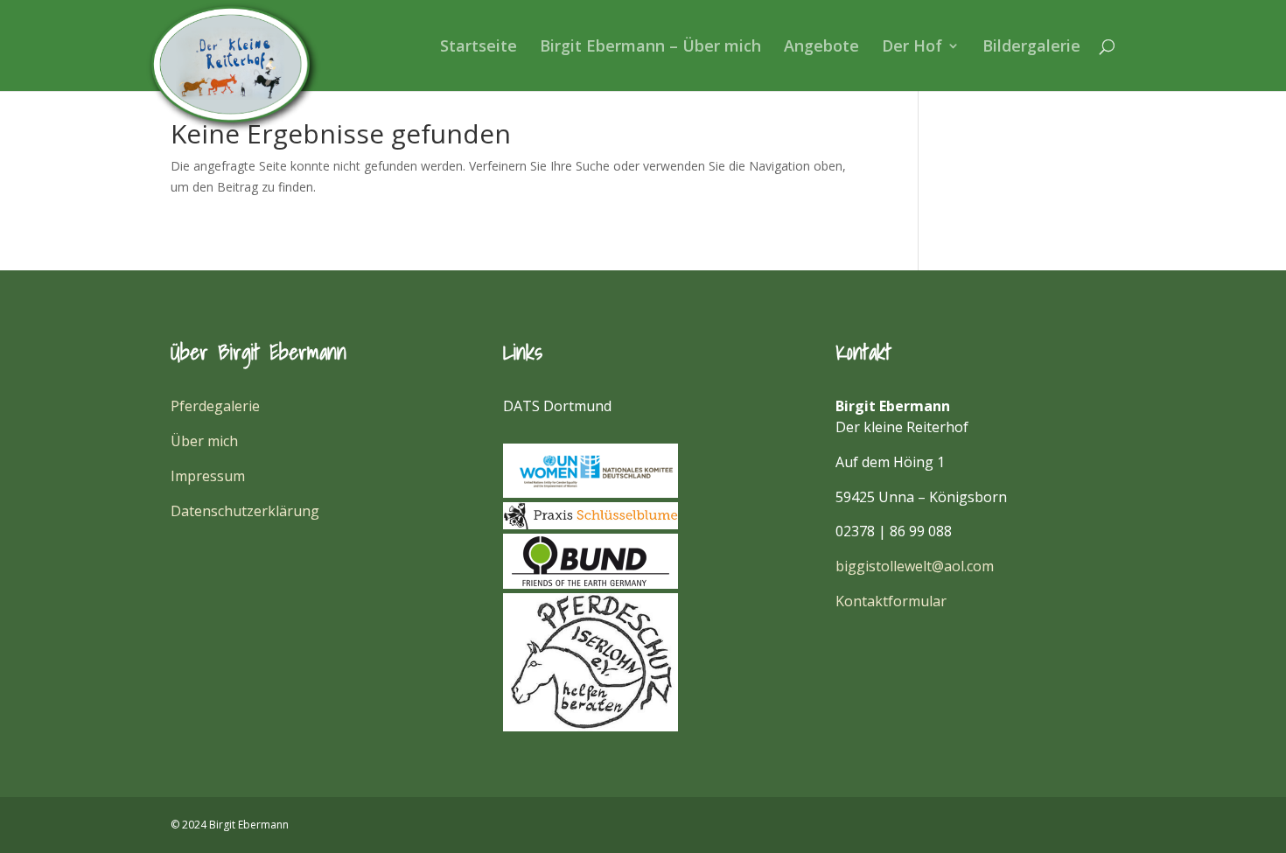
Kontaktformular (891, 601)
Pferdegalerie (215, 406)
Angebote (821, 47)
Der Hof (912, 47)
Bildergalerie (1031, 47)
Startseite (478, 47)
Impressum (208, 476)
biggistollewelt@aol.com (914, 566)
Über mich (204, 441)
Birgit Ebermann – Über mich (650, 47)
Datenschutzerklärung (245, 511)
